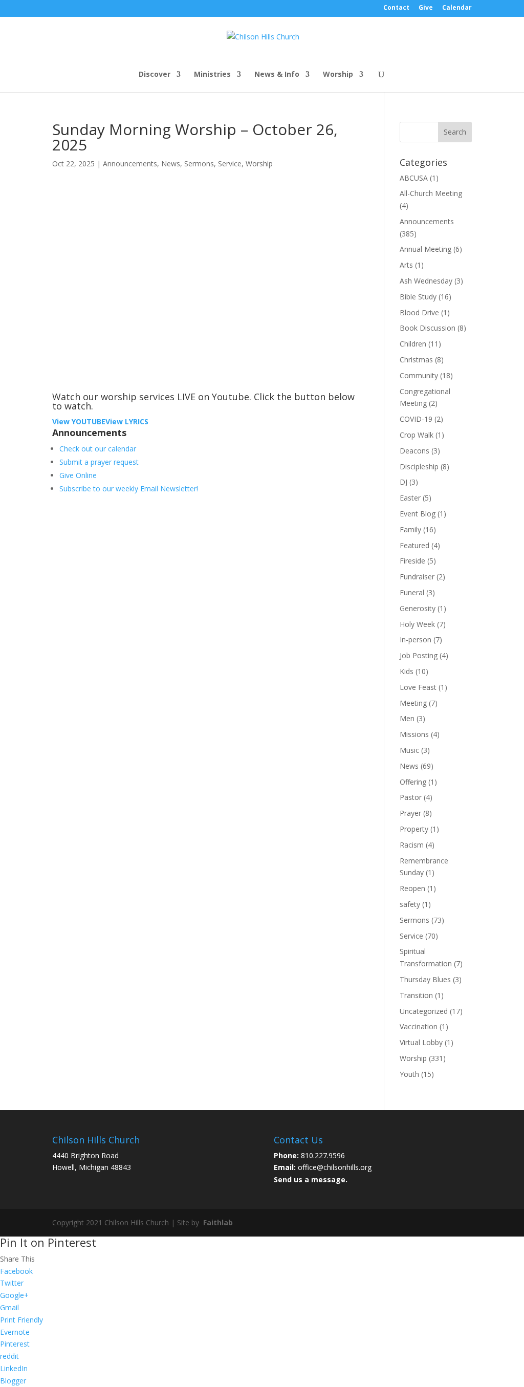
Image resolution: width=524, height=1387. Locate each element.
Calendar (457, 8)
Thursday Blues (425, 979)
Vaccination (419, 1026)
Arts (406, 265)
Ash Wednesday (426, 281)
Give (426, 8)
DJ (403, 482)
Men (407, 718)
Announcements (130, 163)
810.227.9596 (323, 1155)
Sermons (199, 163)
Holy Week (417, 624)
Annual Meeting (425, 249)
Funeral (412, 592)
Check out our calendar (97, 448)
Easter (410, 498)
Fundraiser (417, 576)
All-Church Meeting (431, 193)
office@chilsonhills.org (335, 1167)
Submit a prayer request (99, 462)
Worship (338, 75)
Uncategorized (424, 1011)
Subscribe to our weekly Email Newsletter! (128, 488)
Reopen (412, 888)
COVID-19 (416, 419)
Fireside (412, 561)
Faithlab (218, 1222)
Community (419, 375)
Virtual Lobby (421, 1042)
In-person (415, 639)
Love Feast (418, 687)
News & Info (276, 75)
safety (410, 904)
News (170, 163)
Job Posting (419, 655)
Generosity (417, 608)
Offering (413, 782)
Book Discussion (427, 328)
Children (413, 344)
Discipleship (419, 466)
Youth (409, 1074)
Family (410, 529)
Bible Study (418, 296)
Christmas (416, 359)
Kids (406, 671)
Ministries (212, 75)
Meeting (413, 703)
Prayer (410, 813)
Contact (396, 8)
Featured (414, 545)
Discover (154, 75)
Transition (416, 995)
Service (230, 163)
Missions (414, 734)
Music (409, 750)
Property (414, 829)
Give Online (78, 475)
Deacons (414, 451)
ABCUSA (414, 178)
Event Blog (417, 513)
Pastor (411, 797)
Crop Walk (416, 435)
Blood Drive (419, 312)
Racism (412, 845)
